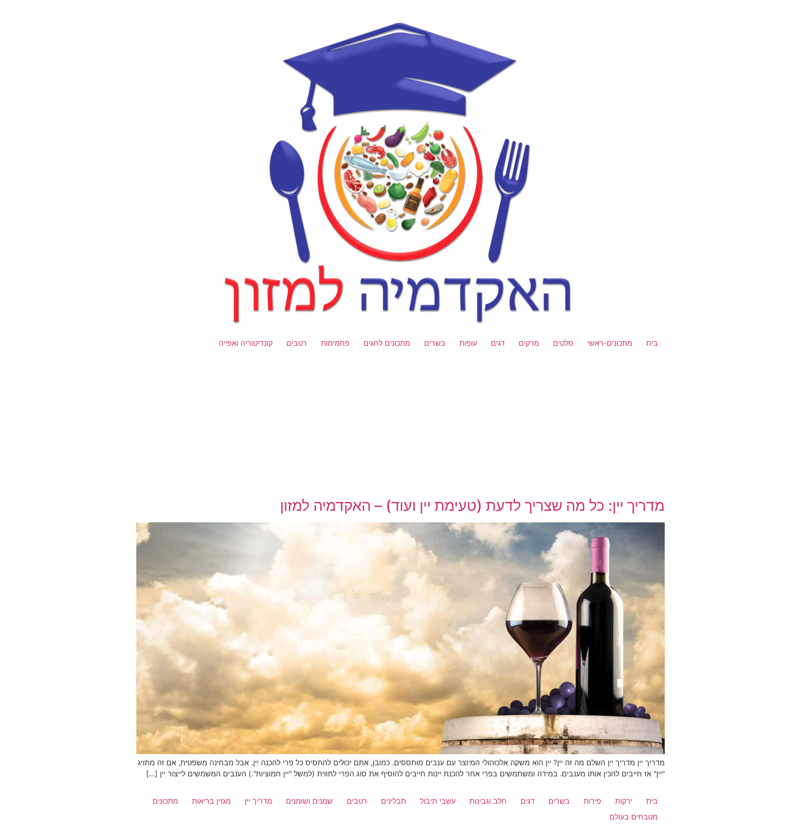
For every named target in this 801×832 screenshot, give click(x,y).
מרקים (529, 343)
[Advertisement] (400, 428)
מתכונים (165, 801)
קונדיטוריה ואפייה (246, 343)
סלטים (563, 343)
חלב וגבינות (488, 801)
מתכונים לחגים (386, 343)
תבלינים (393, 801)
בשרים (434, 343)
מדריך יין (258, 801)
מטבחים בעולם (634, 816)
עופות (468, 343)
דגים (498, 343)
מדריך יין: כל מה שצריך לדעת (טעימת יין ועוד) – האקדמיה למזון (472, 505)
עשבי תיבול (438, 801)
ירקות (623, 801)
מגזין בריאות (211, 801)
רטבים (296, 343)
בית (652, 343)
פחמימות (335, 343)
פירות (592, 801)
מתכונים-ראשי (609, 343)
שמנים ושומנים (309, 801)
